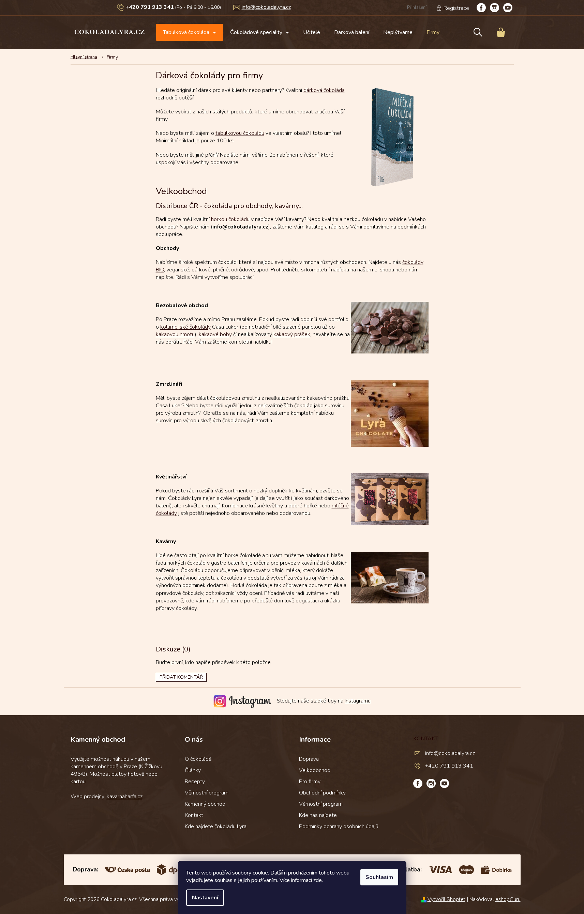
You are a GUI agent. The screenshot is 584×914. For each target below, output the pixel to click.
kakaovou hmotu (175, 334)
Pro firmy (309, 781)
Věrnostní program (206, 793)
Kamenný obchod (205, 804)
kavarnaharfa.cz (125, 796)
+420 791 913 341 (449, 766)
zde (317, 880)
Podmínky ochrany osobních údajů (338, 826)
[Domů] (86, 56)
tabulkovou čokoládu (239, 133)
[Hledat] (478, 32)
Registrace (456, 8)
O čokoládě (198, 759)
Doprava (309, 759)
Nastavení (205, 897)
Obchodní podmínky (322, 793)
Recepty (195, 781)
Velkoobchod (314, 770)
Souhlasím (379, 877)
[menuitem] (189, 32)
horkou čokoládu (230, 219)
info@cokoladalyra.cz (450, 753)
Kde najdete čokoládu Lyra (215, 826)
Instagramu (358, 701)
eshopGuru (508, 899)
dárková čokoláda (324, 90)
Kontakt (194, 815)
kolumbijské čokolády (185, 327)
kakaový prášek (291, 334)
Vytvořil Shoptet (446, 899)
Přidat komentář (181, 677)
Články (193, 770)
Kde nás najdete (318, 815)
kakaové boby (215, 334)
